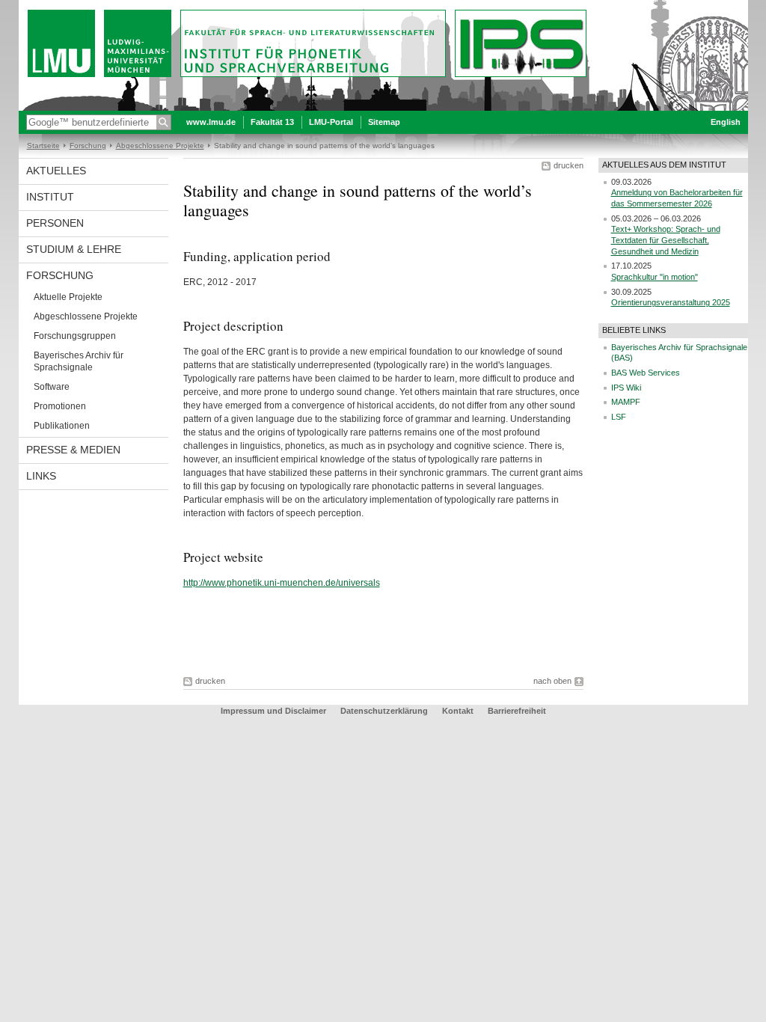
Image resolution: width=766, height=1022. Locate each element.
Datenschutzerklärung (384, 710)
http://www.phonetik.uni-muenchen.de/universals (281, 583)
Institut (50, 197)
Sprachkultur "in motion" (654, 276)
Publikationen (62, 425)
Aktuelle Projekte (68, 297)
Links (41, 476)
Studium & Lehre (73, 249)
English (726, 121)
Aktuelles (56, 171)
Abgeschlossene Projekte (160, 145)
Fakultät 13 (272, 121)
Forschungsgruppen (75, 336)
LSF (618, 416)
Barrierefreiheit (517, 710)
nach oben (552, 680)
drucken (568, 165)
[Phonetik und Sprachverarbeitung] (383, 107)
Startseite (43, 145)
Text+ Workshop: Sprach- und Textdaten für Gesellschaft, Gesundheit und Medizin (665, 239)
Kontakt (458, 710)
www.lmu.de (211, 121)
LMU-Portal (331, 121)
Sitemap (384, 121)
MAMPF (625, 401)
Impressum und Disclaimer (273, 710)
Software (52, 387)
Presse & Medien (73, 450)
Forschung (88, 145)
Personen (55, 223)
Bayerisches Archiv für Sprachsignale (78, 361)
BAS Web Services (645, 372)
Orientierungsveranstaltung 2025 (670, 302)
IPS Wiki (626, 387)
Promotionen (60, 406)
